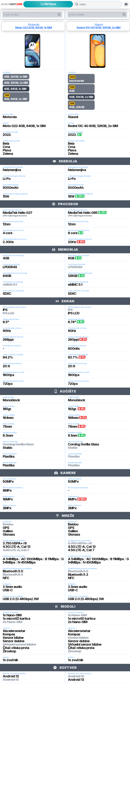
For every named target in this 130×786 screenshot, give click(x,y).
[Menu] (126, 4)
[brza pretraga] (77, 4)
